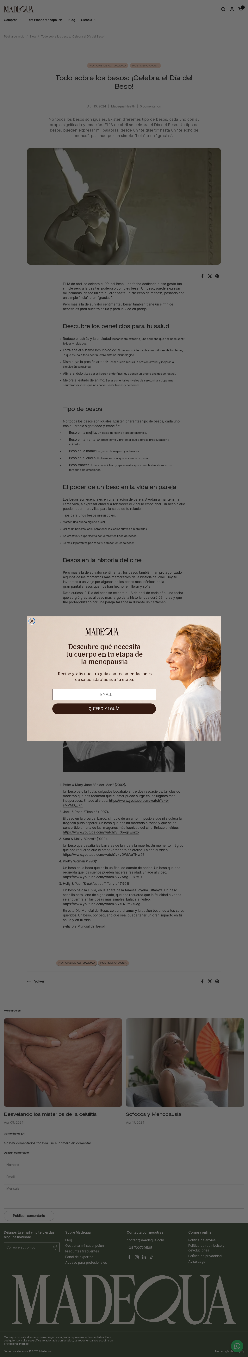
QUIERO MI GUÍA (104, 708)
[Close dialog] (32, 621)
